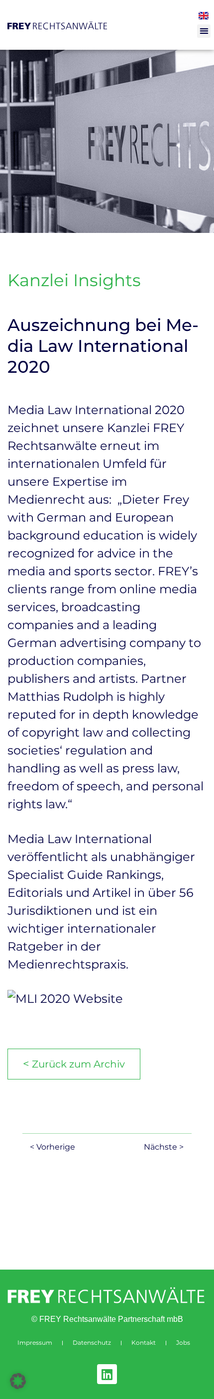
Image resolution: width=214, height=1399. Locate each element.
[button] (204, 31)
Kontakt (143, 1342)
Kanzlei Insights (74, 280)
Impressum (34, 1342)
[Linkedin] (107, 1374)
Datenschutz (92, 1342)
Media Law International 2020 (96, 410)
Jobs (183, 1342)
